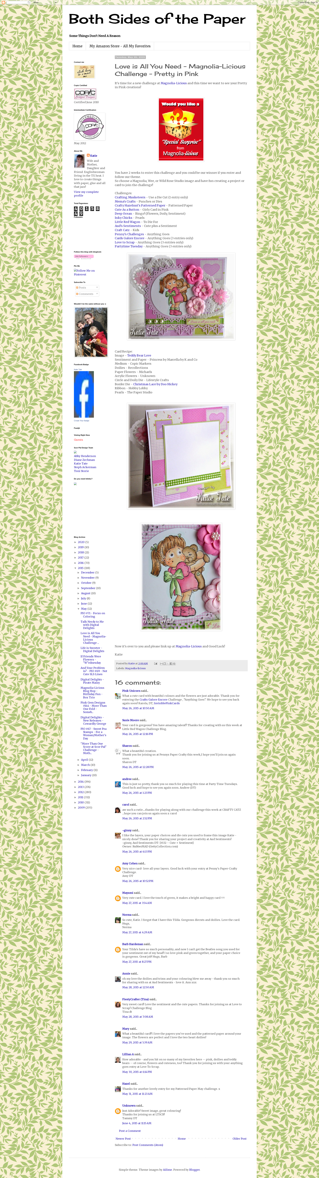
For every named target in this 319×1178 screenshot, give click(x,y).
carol (125, 804)
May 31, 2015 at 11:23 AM (137, 1093)
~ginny (127, 830)
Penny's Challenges (129, 234)
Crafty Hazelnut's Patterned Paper (140, 205)
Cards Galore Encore (129, 238)
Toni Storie (81, 471)
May (84, 608)
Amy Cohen (130, 863)
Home (77, 46)
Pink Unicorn (131, 690)
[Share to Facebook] (171, 663)
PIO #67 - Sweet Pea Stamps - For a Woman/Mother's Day (93, 733)
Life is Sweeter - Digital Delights (92, 649)
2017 (81, 557)
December (88, 572)
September (88, 588)
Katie (93, 155)
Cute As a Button (127, 209)
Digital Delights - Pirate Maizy (92, 681)
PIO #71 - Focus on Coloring (93, 615)
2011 (81, 797)
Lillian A (128, 1054)
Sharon (127, 745)
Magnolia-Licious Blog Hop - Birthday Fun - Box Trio (92, 692)
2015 (81, 568)
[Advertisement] (84, 510)
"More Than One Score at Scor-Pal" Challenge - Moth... (93, 748)
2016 (81, 562)
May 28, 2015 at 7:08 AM (137, 1016)
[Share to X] (167, 663)
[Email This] (161, 663)
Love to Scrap (125, 242)
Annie (126, 973)
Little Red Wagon (127, 222)
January (86, 775)
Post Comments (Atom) (147, 1145)
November (88, 577)
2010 (81, 802)
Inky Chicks (123, 218)
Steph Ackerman (85, 467)
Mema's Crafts (125, 201)
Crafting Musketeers (130, 197)
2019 (81, 547)
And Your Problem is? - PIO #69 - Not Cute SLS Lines (94, 671)
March (86, 765)
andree (127, 779)
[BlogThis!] (164, 663)
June (84, 603)
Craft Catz (122, 230)
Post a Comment (130, 1130)
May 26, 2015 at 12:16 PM (137, 734)
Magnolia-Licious (174, 83)
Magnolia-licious (135, 668)
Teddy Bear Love (139, 355)
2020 (81, 542)
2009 (81, 807)
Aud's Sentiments (128, 226)
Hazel (126, 1083)
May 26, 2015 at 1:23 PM (137, 792)
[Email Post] (155, 663)
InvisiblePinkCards (167, 703)
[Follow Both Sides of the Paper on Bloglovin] (84, 258)
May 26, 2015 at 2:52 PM (137, 818)
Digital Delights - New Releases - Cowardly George (93, 720)
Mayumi (127, 892)
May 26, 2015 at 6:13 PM (137, 851)
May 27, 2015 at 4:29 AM (137, 932)
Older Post (240, 1138)
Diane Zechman (84, 459)
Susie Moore (130, 720)
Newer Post (123, 1138)
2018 (81, 552)
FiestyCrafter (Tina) (135, 999)
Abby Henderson (85, 456)
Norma (126, 914)
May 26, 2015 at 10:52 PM (137, 881)
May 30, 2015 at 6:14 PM (137, 1072)
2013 (81, 787)
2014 (81, 781)
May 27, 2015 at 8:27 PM (137, 961)
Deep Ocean (123, 213)
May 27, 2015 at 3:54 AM (137, 903)
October (86, 582)
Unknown (129, 1105)
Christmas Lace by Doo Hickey (155, 384)
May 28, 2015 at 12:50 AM (138, 987)
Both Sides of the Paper (157, 18)
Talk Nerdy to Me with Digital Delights (92, 625)
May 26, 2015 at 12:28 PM (138, 767)
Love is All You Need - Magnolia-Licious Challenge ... (93, 637)
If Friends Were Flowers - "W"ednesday (91, 659)
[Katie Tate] (84, 416)
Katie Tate (78, 369)
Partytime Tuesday (129, 246)
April (85, 759)
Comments (85, 294)
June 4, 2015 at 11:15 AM (136, 1123)
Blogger (194, 1169)
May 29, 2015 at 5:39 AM (137, 1042)
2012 (81, 792)
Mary (125, 1028)
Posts (82, 287)
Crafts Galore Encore (153, 699)
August (86, 593)
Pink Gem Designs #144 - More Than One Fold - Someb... (94, 707)
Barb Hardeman (132, 944)
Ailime (167, 1169)
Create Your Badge (81, 421)
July (84, 598)
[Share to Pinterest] (174, 663)
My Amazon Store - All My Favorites (120, 46)
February (87, 770)
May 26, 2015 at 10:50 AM (138, 708)
